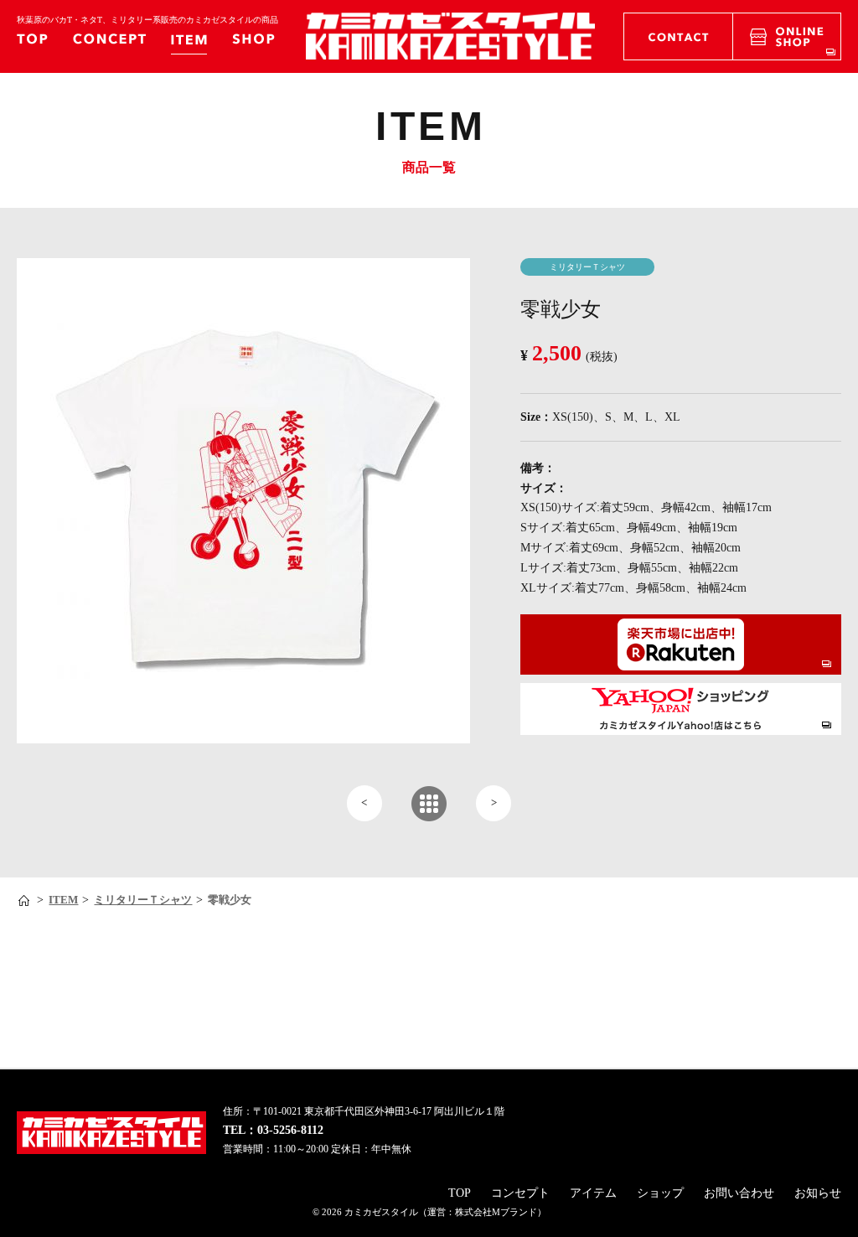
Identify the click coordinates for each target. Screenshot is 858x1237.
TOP (459, 1193)
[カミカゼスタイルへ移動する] (25, 900)
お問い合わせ (739, 1193)
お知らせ (817, 1193)
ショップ (660, 1193)
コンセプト (520, 1193)
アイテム (593, 1193)
